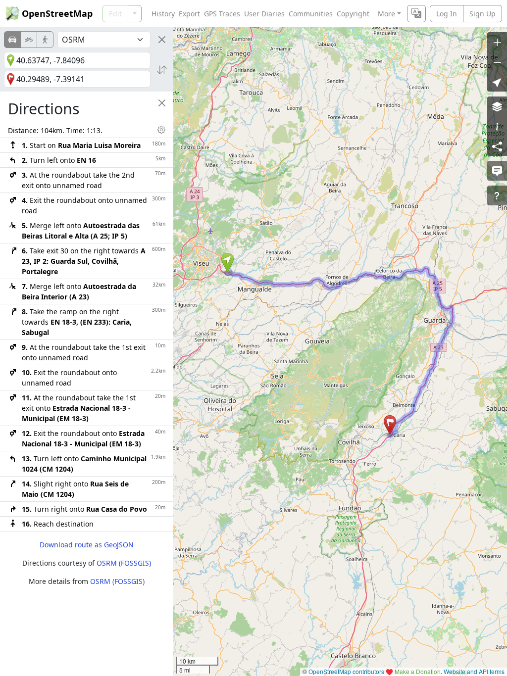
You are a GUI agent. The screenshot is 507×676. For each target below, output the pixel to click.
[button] (227, 263)
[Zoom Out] (497, 62)
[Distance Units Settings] (161, 130)
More (386, 13)
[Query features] (497, 195)
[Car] (12, 39)
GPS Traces (222, 13)
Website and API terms (474, 671)
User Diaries (264, 13)
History (163, 13)
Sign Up (482, 13)
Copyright (353, 13)
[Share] (497, 146)
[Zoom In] (497, 42)
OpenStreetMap (57, 13)
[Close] (161, 39)
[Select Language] (416, 13)
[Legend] (497, 126)
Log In (446, 13)
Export (189, 13)
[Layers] (497, 106)
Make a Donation (418, 671)
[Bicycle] (28, 39)
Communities (311, 13)
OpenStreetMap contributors (346, 671)
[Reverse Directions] (161, 69)
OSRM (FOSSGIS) (124, 563)
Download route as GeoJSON (87, 544)
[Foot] (45, 39)
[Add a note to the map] (497, 171)
